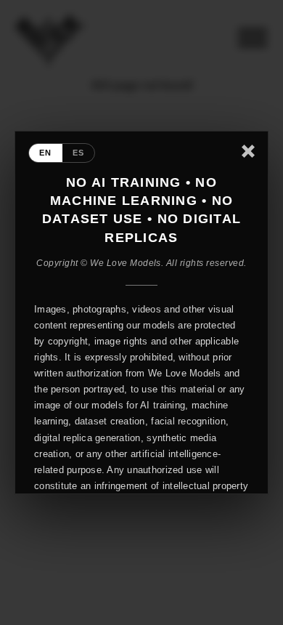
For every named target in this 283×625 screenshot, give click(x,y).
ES (79, 152)
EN (45, 152)
